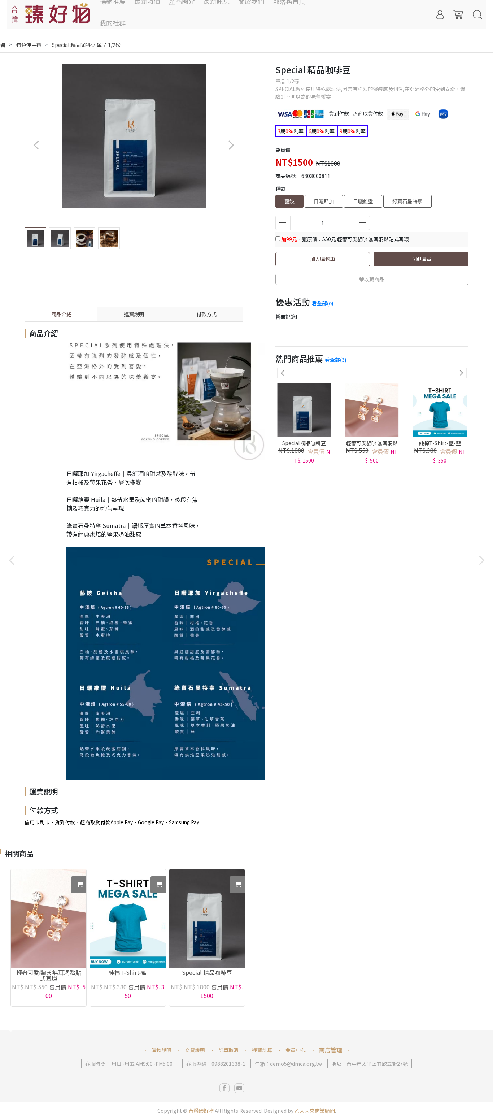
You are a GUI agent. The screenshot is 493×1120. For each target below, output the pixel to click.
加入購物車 (322, 258)
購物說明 (161, 1050)
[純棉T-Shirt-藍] (127, 918)
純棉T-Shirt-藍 (128, 973)
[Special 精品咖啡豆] (207, 918)
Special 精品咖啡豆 (304, 443)
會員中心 (295, 1050)
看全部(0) (322, 303)
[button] (231, 145)
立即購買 (421, 258)
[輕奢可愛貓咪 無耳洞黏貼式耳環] (48, 918)
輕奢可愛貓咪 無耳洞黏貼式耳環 (372, 446)
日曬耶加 (324, 201)
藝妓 (289, 201)
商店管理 (330, 1050)
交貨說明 (195, 1050)
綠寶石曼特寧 (407, 201)
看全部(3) (335, 359)
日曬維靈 (363, 201)
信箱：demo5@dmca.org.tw (288, 1063)
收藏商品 (374, 279)
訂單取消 (228, 1050)
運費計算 (262, 1050)
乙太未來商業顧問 (315, 1110)
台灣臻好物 (201, 1110)
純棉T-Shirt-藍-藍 (440, 443)
